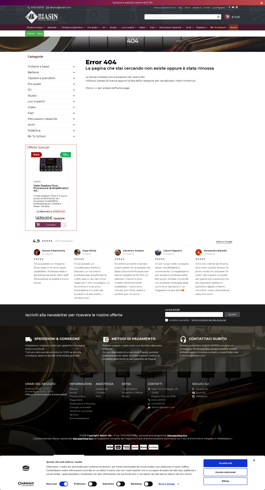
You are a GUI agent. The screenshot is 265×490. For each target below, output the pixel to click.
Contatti (207, 8)
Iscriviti (232, 314)
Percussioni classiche (170, 27)
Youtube (201, 392)
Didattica (201, 27)
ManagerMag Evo (177, 435)
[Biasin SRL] (41, 17)
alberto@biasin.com (60, 7)
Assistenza (197, 8)
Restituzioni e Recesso (83, 403)
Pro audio (92, 27)
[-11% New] (51, 178)
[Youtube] (233, 7)
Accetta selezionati (225, 472)
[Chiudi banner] (254, 460)
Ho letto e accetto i (179, 320)
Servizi (187, 8)
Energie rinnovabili (80, 407)
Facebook (202, 388)
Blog (180, 8)
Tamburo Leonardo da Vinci (165, 8)
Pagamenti (76, 399)
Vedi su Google (224, 241)
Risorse (74, 388)
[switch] (92, 484)
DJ (104, 27)
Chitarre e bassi (35, 27)
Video (142, 27)
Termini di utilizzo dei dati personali (208, 320)
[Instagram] (236, 7)
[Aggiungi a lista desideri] (64, 224)
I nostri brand (129, 388)
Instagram (202, 396)
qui (95, 88)
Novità (233, 27)
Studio (113, 27)
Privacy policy (77, 396)
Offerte (30, 33)
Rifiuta (225, 481)
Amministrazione (79, 418)
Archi (189, 27)
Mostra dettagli (166, 484)
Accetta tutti (225, 463)
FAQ (98, 396)
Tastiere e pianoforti (72, 27)
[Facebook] (229, 7)
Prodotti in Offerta (132, 392)
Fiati (152, 27)
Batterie (52, 27)
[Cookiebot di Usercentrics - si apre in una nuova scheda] (26, 484)
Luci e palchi (128, 27)
